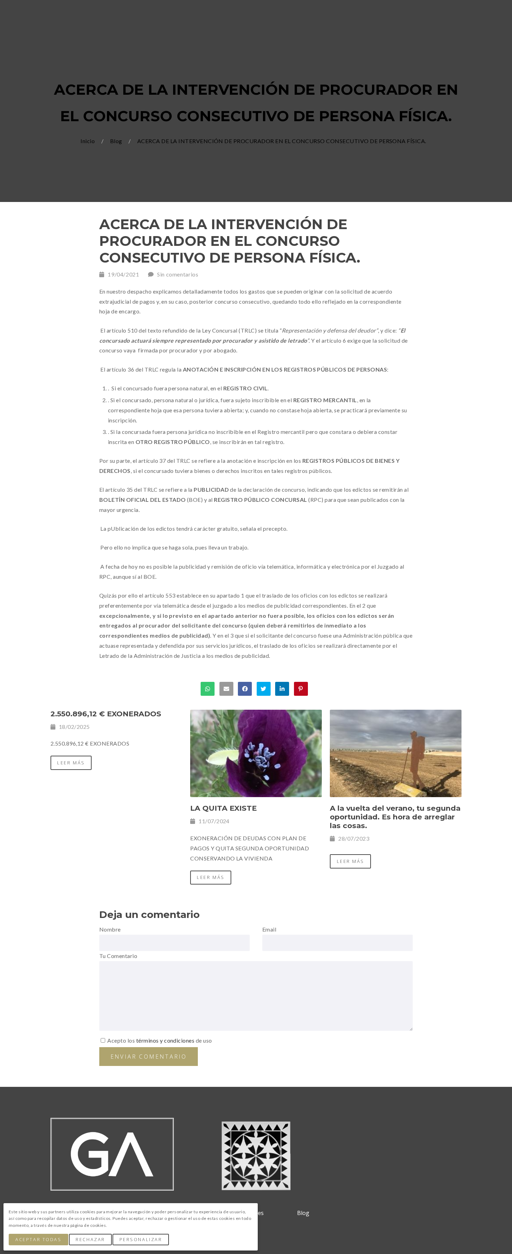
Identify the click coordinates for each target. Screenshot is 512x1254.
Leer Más (71, 763)
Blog (116, 141)
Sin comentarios (178, 274)
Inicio (88, 141)
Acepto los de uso (159, 1040)
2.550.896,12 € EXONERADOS (106, 713)
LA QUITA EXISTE (223, 808)
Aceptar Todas (38, 1239)
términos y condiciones (165, 1040)
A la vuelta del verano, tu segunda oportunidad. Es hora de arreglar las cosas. (395, 817)
